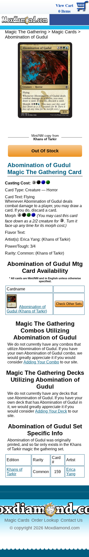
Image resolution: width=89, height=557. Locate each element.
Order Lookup (45, 520)
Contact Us (72, 520)
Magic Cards (64, 31)
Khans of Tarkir (14, 471)
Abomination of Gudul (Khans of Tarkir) (27, 309)
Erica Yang (70, 471)
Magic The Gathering (25, 31)
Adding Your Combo (41, 362)
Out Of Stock (45, 150)
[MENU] (14, 20)
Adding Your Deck (51, 411)
